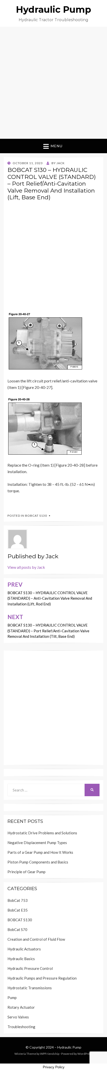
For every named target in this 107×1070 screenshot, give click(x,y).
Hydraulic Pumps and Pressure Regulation (42, 978)
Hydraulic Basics (21, 958)
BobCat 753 (17, 900)
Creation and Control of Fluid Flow (36, 939)
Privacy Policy (53, 1067)
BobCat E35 (17, 910)
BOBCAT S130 (36, 515)
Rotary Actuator (21, 1007)
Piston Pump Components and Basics (37, 862)
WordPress (85, 1054)
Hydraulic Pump (53, 9)
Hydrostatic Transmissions (29, 988)
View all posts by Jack (26, 567)
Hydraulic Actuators (24, 949)
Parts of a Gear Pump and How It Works (40, 852)
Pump (12, 997)
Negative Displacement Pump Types (37, 842)
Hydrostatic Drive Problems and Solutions (42, 833)
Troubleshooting (21, 1026)
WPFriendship (49, 1054)
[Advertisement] (53, 82)
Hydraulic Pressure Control (30, 968)
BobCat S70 (17, 929)
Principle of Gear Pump (26, 871)
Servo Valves (18, 1017)
